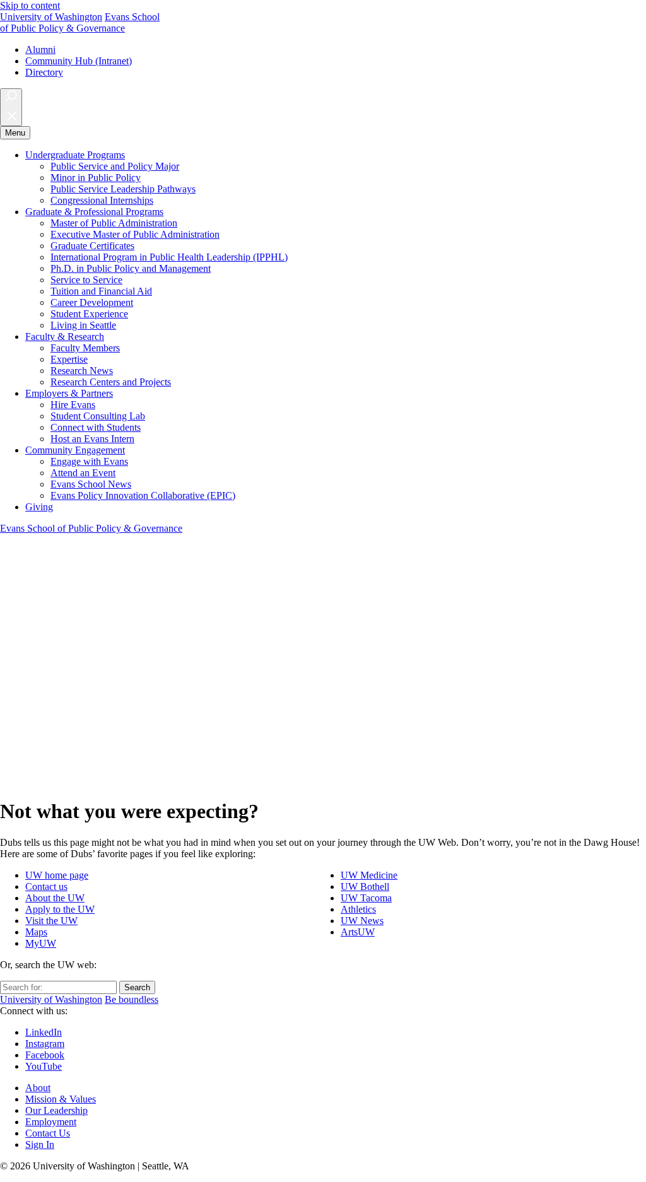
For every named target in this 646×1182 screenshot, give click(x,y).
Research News (81, 370)
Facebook (44, 1055)
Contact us (46, 886)
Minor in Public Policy (95, 177)
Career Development (91, 302)
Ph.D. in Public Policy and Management (130, 268)
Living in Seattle (83, 325)
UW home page (56, 875)
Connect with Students (95, 427)
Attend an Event (82, 472)
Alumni (40, 49)
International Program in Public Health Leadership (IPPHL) (169, 257)
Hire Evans (72, 404)
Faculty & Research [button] (64, 336)
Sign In (39, 1144)
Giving (39, 506)
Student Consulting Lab (97, 416)
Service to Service (86, 279)
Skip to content (30, 5)
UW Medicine (369, 875)
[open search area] (11, 107)
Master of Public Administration (113, 223)
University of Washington (51, 16)
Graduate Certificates (92, 245)
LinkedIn (43, 1032)
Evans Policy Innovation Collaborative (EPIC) (142, 495)
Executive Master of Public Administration (135, 234)
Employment (50, 1121)
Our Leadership (56, 1110)
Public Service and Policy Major (114, 166)
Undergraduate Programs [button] (75, 154)
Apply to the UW (60, 909)
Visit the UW (51, 920)
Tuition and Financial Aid (101, 291)
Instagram (44, 1043)
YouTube (43, 1066)
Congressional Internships (101, 200)
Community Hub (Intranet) (78, 61)
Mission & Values (60, 1099)
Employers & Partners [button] (69, 393)
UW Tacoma (366, 897)
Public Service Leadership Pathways (123, 189)
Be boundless (131, 999)
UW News (362, 920)
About (37, 1087)
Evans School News (90, 484)
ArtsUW (358, 932)
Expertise (69, 359)
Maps (36, 932)
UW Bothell (365, 886)
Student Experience (89, 313)
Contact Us (47, 1133)
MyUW (40, 943)
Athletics (358, 909)
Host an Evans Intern (92, 438)
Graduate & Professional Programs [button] (94, 211)
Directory (44, 72)
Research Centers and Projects (110, 382)
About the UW (55, 897)
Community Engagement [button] (75, 450)
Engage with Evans (89, 461)
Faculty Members (85, 347)
